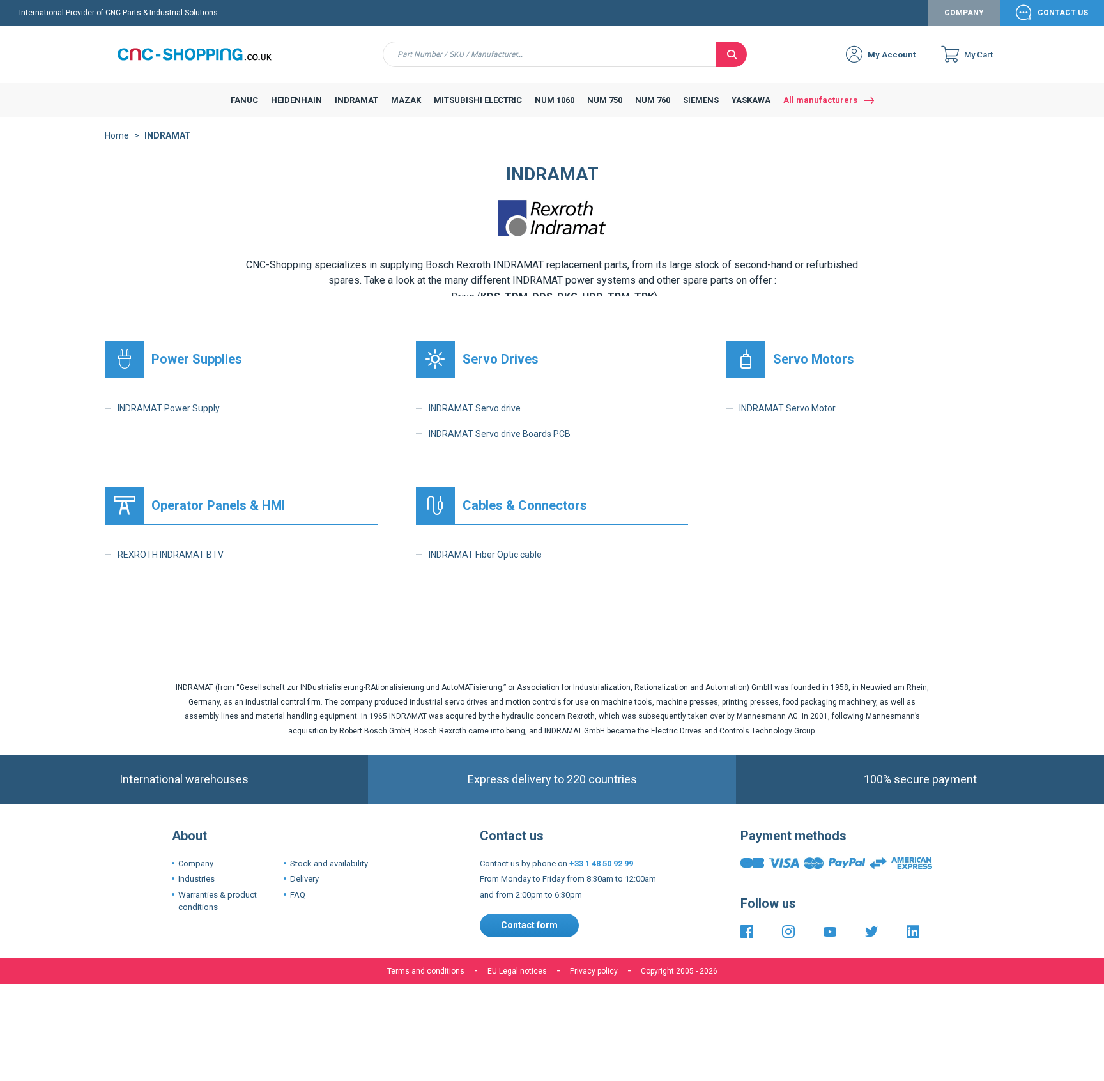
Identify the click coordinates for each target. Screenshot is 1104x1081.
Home (117, 135)
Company (964, 12)
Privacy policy (594, 971)
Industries (196, 879)
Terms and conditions (425, 971)
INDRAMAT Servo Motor (787, 408)
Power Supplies (196, 359)
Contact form (529, 925)
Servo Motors (813, 359)
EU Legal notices (517, 971)
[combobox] (550, 54)
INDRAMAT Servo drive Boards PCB (500, 434)
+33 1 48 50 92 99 (601, 863)
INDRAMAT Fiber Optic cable (485, 554)
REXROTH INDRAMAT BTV (171, 554)
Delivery (304, 879)
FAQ (297, 895)
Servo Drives (501, 359)
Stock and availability (329, 863)
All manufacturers (820, 100)
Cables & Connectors (525, 505)
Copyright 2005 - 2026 (679, 971)
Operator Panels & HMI (218, 505)
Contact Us (1063, 12)
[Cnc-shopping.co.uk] (203, 54)
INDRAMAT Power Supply (169, 408)
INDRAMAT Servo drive (475, 408)
